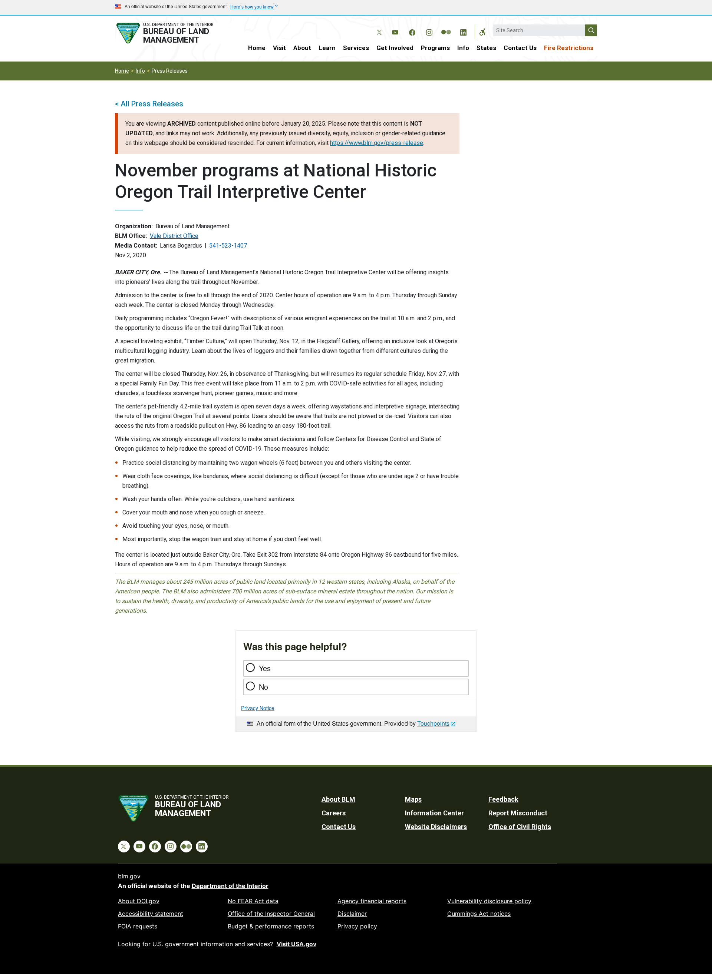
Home (257, 48)
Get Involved (394, 48)
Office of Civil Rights (519, 827)
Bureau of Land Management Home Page (173, 33)
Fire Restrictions (568, 48)
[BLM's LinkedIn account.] (463, 31)
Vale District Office (174, 235)
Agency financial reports (371, 901)
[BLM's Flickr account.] (446, 27)
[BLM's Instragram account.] (429, 31)
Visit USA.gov (296, 944)
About (302, 48)
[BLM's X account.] (378, 27)
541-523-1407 (228, 245)
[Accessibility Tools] (482, 31)
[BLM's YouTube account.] (395, 31)
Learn (327, 48)
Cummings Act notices (479, 913)
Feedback (503, 799)
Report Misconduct (517, 813)
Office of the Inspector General (271, 913)
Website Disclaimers (436, 827)
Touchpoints (433, 723)
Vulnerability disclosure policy (489, 901)
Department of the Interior (230, 885)
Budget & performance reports (271, 926)
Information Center (434, 813)
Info (463, 48)
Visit (279, 48)
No (263, 686)
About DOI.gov (138, 901)
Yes (265, 668)
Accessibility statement (150, 913)
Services (356, 48)
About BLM (338, 799)
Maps (413, 799)
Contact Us (520, 48)
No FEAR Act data (253, 901)
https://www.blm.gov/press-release (376, 142)
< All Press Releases (149, 103)
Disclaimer (352, 913)
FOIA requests (137, 926)
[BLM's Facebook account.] (412, 31)
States (486, 48)
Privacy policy (357, 926)
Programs (435, 48)
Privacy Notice (257, 708)
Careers (334, 813)
